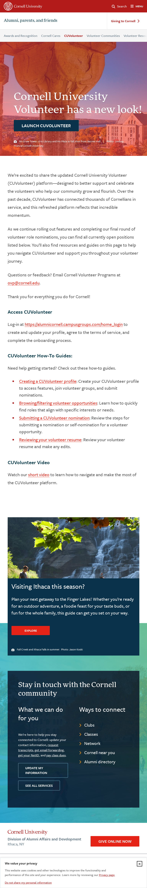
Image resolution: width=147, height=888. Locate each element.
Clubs (89, 725)
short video (38, 474)
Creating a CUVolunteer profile (47, 381)
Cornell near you (99, 752)
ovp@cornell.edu (23, 283)
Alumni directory (99, 761)
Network (92, 743)
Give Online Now (114, 841)
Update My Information (36, 770)
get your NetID (28, 755)
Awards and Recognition (20, 35)
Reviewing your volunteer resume (50, 439)
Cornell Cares (50, 35)
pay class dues (56, 755)
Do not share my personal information (28, 882)
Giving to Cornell (123, 21)
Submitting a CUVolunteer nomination (54, 418)
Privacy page (107, 875)
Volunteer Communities (103, 35)
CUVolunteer (73, 35)
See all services (39, 785)
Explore (30, 630)
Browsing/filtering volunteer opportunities (58, 403)
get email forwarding (49, 750)
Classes (91, 734)
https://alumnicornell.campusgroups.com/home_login (74, 324)
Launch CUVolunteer (46, 125)
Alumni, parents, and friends (30, 21)
